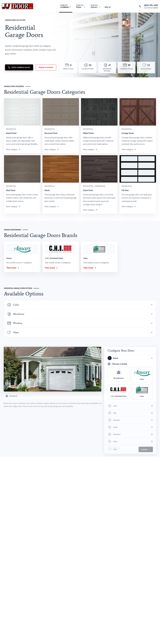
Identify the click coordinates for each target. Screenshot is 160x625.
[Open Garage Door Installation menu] (70, 6)
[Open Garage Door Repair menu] (84, 6)
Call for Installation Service (20, 67)
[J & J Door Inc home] (17, 6)
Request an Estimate (46, 67)
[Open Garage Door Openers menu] (99, 6)
